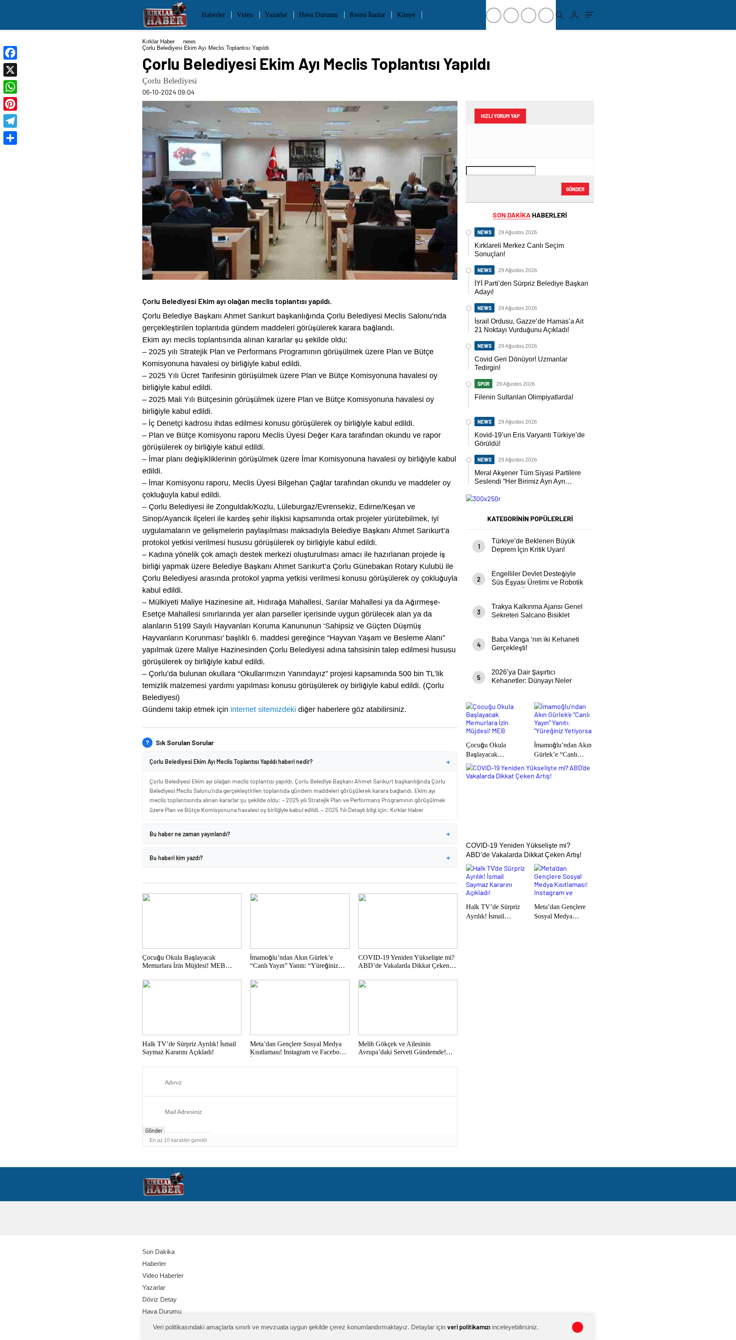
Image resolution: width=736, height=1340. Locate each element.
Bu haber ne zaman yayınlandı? (300, 833)
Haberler (213, 14)
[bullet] (194, 1132)
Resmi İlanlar (367, 14)
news (189, 41)
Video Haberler (163, 1275)
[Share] (10, 137)
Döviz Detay (159, 1299)
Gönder (154, 1130)
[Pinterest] (10, 103)
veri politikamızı (468, 1327)
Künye (406, 14)
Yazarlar (276, 14)
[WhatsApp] (10, 86)
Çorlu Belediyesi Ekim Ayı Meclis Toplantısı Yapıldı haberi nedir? (300, 761)
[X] (10, 69)
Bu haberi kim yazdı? (300, 857)
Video (245, 14)
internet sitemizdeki (263, 709)
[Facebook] (10, 52)
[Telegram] (10, 120)
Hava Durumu (318, 14)
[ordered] (188, 1132)
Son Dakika (158, 1251)
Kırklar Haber (158, 41)
